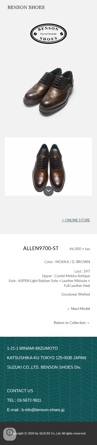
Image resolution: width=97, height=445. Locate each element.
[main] (48, 220)
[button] (48, 191)
